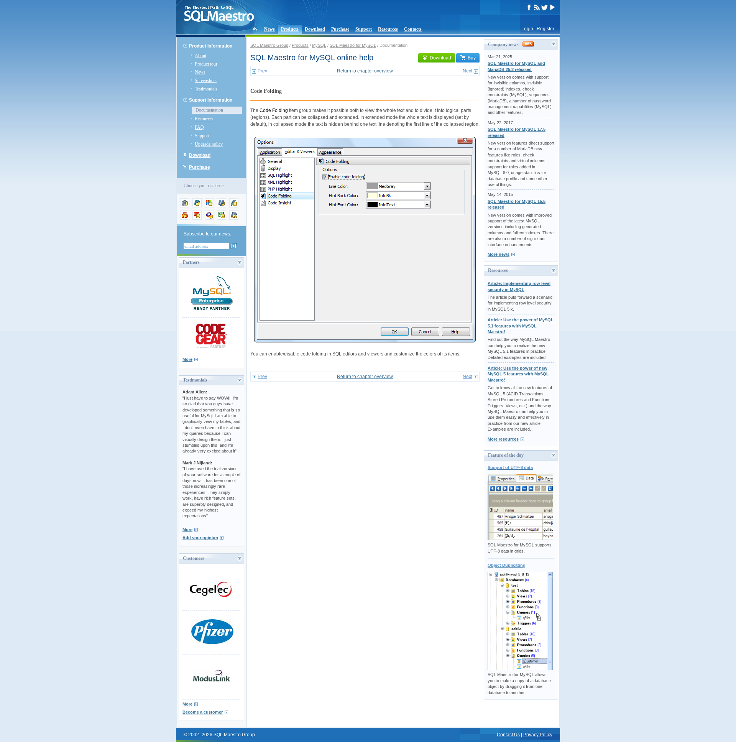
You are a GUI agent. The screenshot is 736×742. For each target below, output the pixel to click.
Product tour (206, 64)
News (269, 29)
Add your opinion (200, 537)
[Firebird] (184, 218)
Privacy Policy (537, 734)
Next (467, 71)
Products (290, 29)
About (200, 55)
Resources (388, 29)
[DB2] (221, 218)
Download (315, 29)
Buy (472, 58)
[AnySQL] (184, 206)
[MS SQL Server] (209, 206)
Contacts (413, 29)
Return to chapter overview (365, 71)
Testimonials (206, 89)
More (187, 359)
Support (363, 29)
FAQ (199, 127)
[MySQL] (197, 206)
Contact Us (508, 734)
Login (527, 28)
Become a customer (202, 712)
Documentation (209, 110)
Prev (262, 71)
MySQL (319, 45)
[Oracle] (197, 218)
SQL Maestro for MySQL (353, 45)
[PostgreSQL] (221, 206)
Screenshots (206, 80)
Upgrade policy (209, 144)
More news (498, 254)
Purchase (340, 29)
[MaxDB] (233, 218)
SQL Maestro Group (269, 45)
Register (545, 28)
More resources (503, 439)
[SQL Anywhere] (209, 218)
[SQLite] (233, 206)
